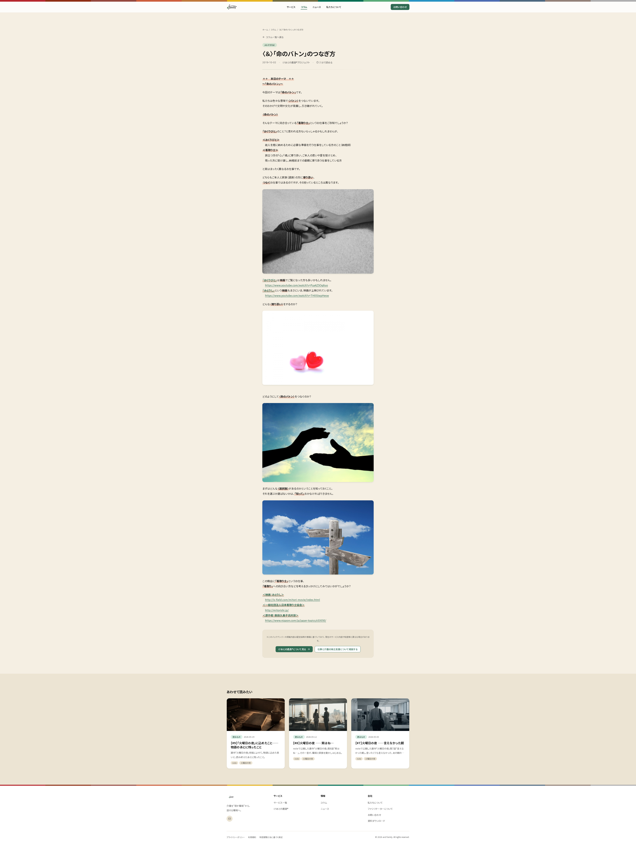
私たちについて (333, 7)
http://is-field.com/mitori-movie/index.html (292, 600)
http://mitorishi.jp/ (277, 610)
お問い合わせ (400, 7)
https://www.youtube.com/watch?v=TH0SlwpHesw (297, 295)
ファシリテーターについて (380, 808)
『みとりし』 (269, 290)
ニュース (317, 7)
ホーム (265, 29)
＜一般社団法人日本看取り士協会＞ (284, 605)
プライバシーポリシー (236, 837)
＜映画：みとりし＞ (273, 595)
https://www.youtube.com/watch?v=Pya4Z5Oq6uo (296, 285)
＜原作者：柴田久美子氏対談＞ (280, 615)
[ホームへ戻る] (232, 7)
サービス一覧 (280, 802)
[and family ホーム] (231, 797)
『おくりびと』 (270, 280)
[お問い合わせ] (230, 819)
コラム (304, 7)
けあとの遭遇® (281, 808)
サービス (291, 7)
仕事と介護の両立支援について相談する (338, 649)
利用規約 (252, 837)
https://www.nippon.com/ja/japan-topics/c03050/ (295, 620)
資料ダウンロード (376, 820)
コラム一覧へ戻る (275, 37)
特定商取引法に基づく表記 (271, 837)
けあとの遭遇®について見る (292, 649)
